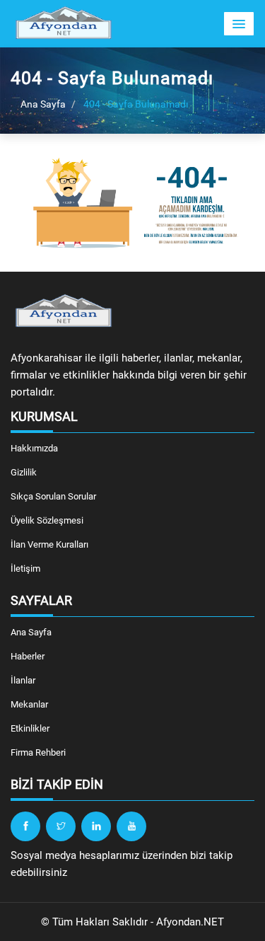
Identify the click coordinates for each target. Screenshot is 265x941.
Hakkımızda (34, 448)
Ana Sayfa (42, 104)
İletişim (25, 568)
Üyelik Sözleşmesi (47, 520)
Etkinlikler (30, 728)
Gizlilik (24, 472)
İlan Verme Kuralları (49, 544)
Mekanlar (29, 704)
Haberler (28, 656)
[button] (238, 23)
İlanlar (23, 680)
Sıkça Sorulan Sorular (53, 496)
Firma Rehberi (38, 752)
